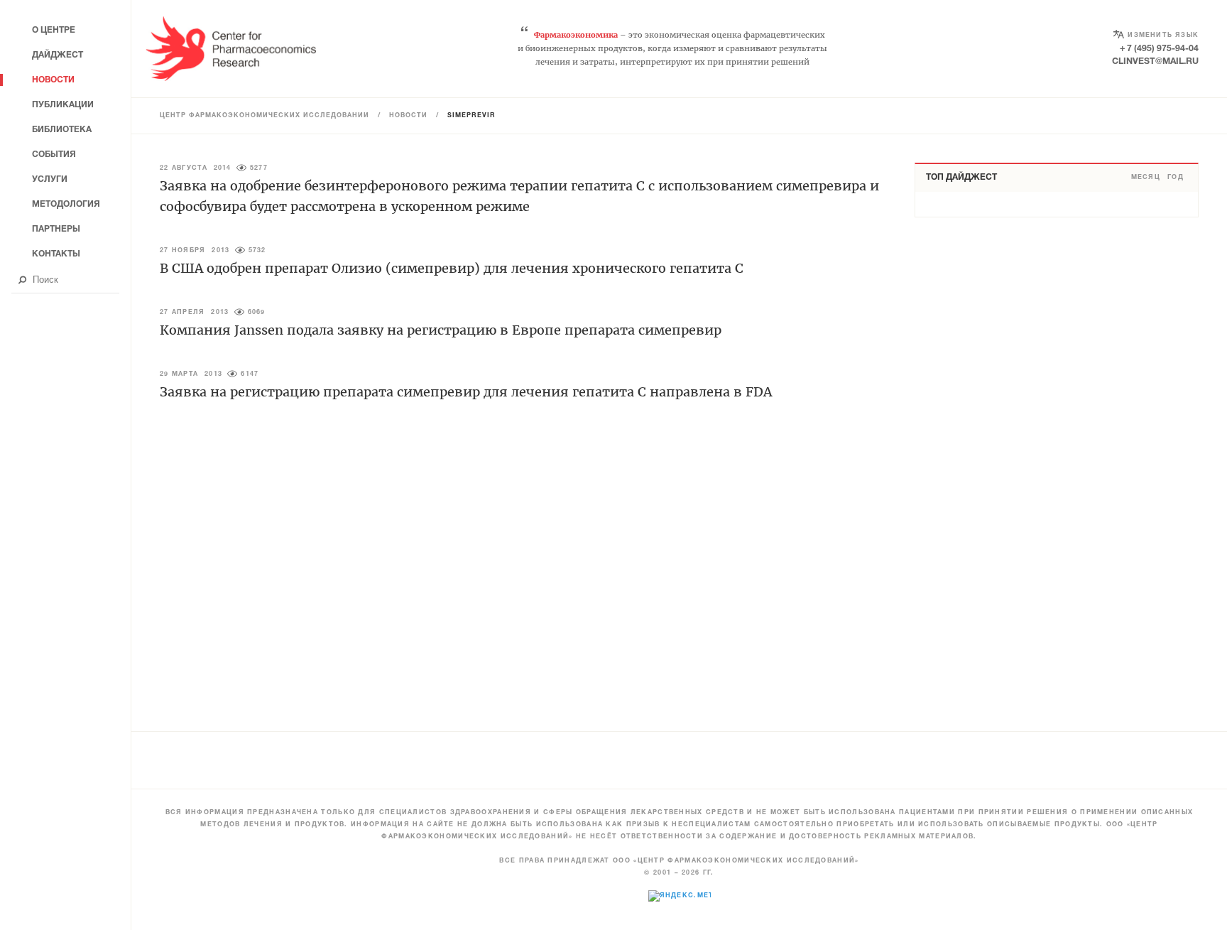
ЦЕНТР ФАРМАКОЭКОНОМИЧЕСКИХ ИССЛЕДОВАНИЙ (264, 116)
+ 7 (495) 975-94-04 (1159, 49)
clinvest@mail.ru (1155, 61)
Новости (408, 116)
